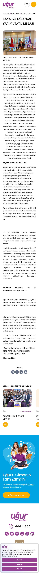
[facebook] (17, 533)
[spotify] (7, 533)
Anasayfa (6, 13)
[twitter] (22, 533)
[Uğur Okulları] (9, 4)
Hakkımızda (15, 13)
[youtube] (12, 533)
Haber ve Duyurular (28, 13)
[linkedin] (32, 533)
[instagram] (27, 533)
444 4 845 (22, 526)
